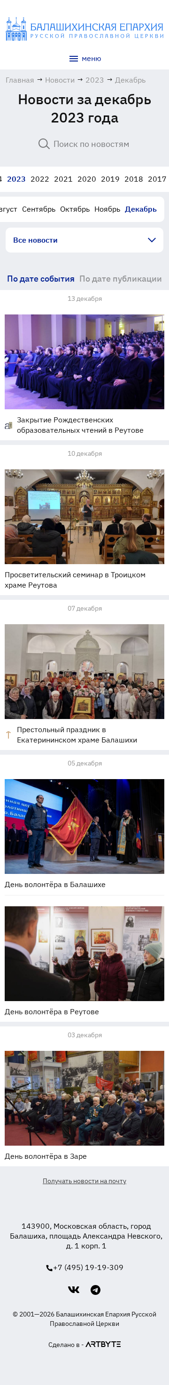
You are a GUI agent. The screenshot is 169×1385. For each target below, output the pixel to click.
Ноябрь (107, 209)
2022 (40, 179)
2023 (16, 179)
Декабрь (141, 209)
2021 (63, 179)
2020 (86, 179)
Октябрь (75, 209)
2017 (157, 179)
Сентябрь (38, 209)
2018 (133, 179)
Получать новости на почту (84, 1181)
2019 (110, 179)
